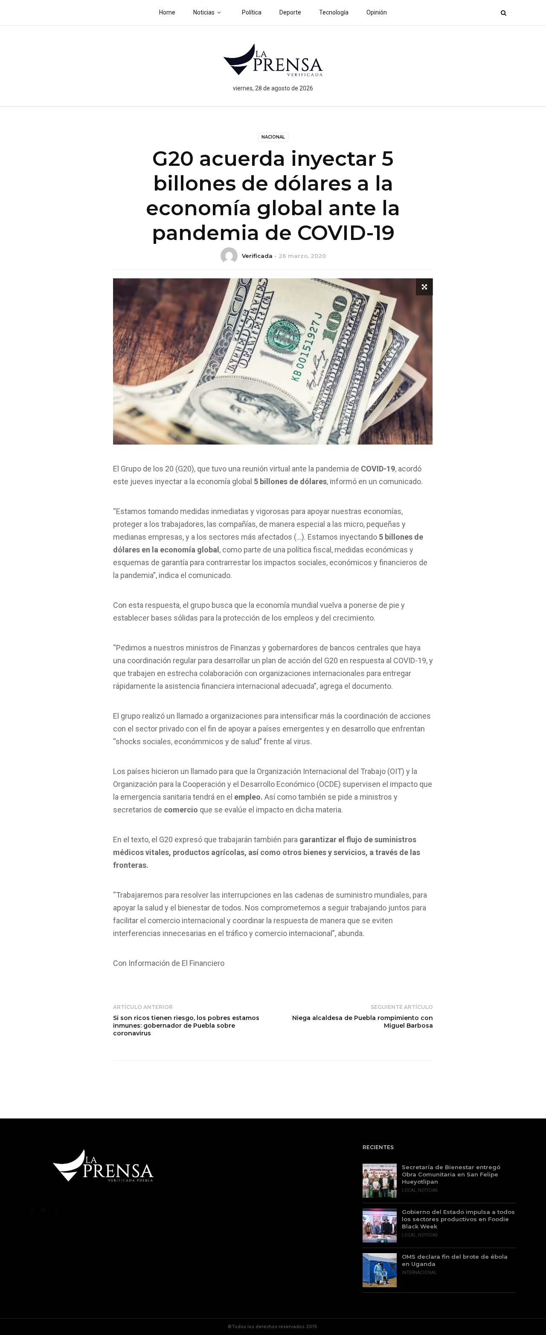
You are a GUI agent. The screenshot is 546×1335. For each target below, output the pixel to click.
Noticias (204, 12)
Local (409, 1190)
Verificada (257, 255)
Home (167, 12)
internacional (419, 1272)
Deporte (290, 12)
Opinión (376, 12)
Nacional (273, 137)
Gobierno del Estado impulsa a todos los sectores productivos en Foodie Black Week (458, 1219)
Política (251, 12)
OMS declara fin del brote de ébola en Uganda (455, 1260)
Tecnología (334, 12)
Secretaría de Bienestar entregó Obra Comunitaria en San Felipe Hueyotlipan (451, 1174)
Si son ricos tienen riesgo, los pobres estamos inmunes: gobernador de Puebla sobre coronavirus (186, 1025)
